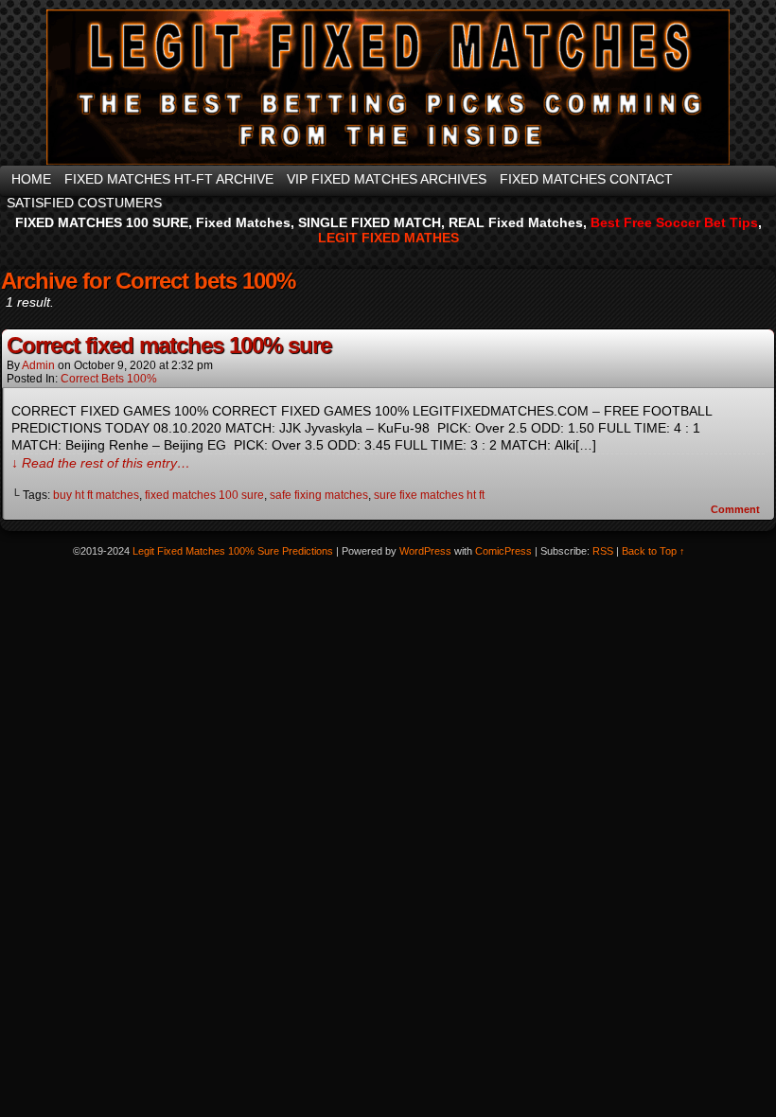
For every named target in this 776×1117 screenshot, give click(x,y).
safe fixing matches (319, 495)
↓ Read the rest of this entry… (100, 462)
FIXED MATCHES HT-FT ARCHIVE (168, 178)
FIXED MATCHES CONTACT (586, 178)
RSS (602, 551)
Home (31, 178)
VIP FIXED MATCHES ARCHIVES (386, 178)
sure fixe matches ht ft (429, 495)
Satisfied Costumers (84, 202)
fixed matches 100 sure (204, 495)
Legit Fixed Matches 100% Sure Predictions (232, 551)
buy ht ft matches (96, 495)
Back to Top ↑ (653, 551)
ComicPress (503, 551)
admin (38, 365)
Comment (737, 509)
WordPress (425, 551)
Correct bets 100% (109, 378)
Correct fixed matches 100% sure (169, 345)
